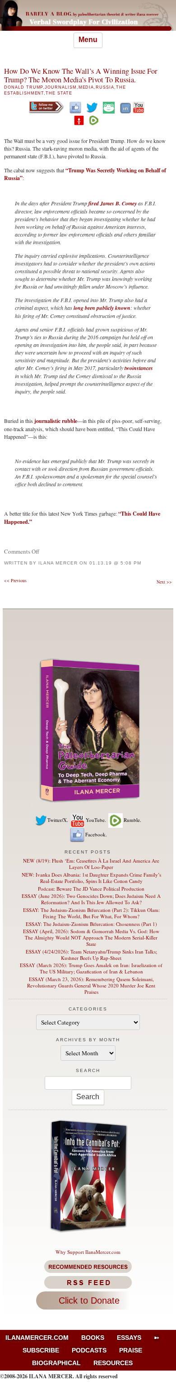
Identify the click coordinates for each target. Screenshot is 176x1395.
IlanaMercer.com (37, 1337)
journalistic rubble (55, 421)
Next (164, 582)
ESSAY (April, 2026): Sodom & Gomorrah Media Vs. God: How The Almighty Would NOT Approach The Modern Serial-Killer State (91, 937)
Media (86, 87)
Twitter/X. (57, 819)
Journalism (60, 87)
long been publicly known (102, 308)
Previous (15, 580)
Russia (105, 87)
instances (142, 368)
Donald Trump (23, 87)
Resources (113, 1363)
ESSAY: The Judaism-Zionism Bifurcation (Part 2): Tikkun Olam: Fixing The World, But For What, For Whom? (91, 913)
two (128, 368)
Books (92, 1337)
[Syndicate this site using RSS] (88, 1282)
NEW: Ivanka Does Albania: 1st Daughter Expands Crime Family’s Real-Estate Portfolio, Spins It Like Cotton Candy (91, 877)
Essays (129, 1337)
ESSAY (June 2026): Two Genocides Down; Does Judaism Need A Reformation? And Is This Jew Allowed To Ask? (91, 899)
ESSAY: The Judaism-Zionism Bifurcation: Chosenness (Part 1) (91, 924)
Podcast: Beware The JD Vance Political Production (91, 888)
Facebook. (96, 834)
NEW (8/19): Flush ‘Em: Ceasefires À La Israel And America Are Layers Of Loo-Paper (91, 863)
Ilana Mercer (58, 562)
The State (59, 93)
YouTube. (96, 819)
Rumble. (132, 819)
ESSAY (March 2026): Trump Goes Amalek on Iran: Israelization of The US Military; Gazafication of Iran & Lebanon (91, 968)
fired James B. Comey (112, 203)
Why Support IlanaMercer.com (88, 1251)
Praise (130, 1350)
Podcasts (89, 1350)
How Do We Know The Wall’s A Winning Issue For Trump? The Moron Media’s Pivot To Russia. (80, 75)
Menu (88, 39)
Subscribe (41, 1350)
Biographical (56, 1363)
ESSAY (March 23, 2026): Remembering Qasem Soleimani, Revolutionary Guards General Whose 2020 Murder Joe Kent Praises (91, 985)
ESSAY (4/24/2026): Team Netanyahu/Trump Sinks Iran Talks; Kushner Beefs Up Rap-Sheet (91, 954)
